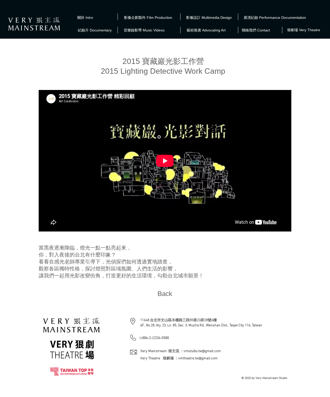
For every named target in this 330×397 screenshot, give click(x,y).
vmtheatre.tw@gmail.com (198, 358)
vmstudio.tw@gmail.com (202, 351)
